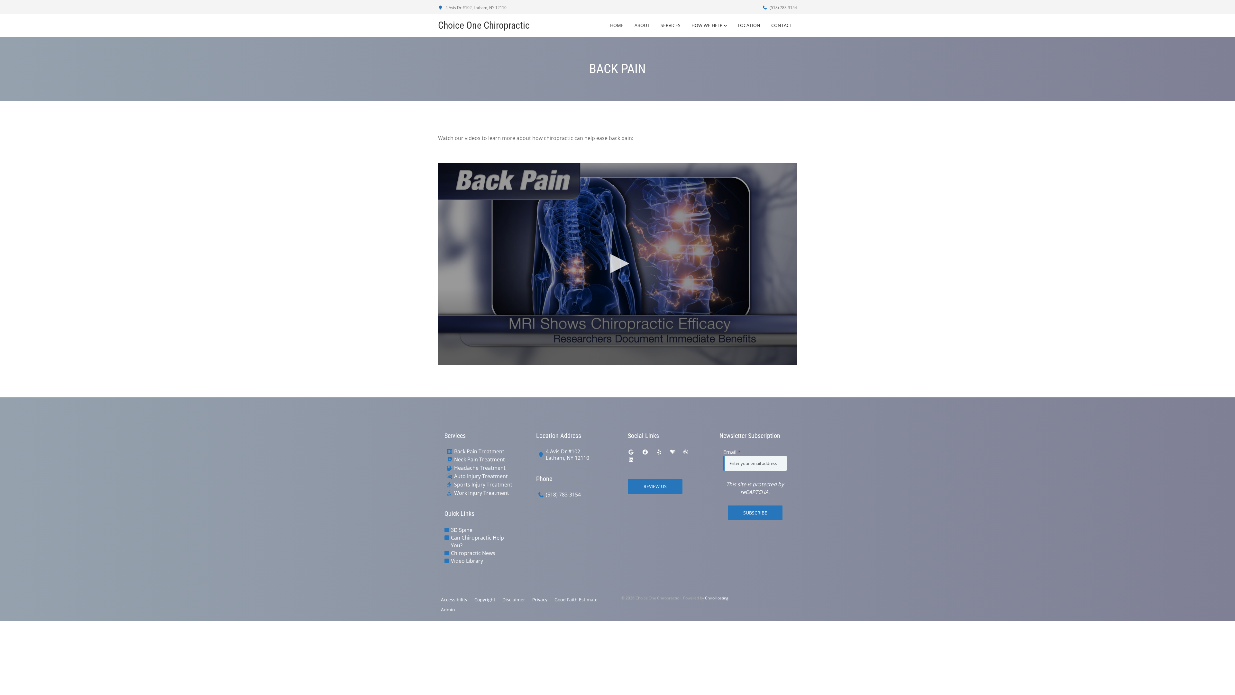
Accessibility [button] (454, 600)
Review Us (655, 486)
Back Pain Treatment (479, 451)
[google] (631, 452)
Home (617, 25)
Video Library (467, 560)
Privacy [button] (539, 600)
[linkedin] (631, 460)
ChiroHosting (716, 598)
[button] (617, 263)
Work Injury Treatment (481, 493)
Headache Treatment (480, 468)
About (642, 25)
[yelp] (659, 452)
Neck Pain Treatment (479, 459)
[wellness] (685, 452)
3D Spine (461, 529)
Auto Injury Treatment (481, 476)
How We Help (706, 25)
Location (749, 25)
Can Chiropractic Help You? (477, 541)
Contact (781, 25)
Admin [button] (448, 610)
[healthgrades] (672, 452)
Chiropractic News (473, 553)
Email (732, 452)
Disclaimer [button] (513, 600)
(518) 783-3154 (783, 7)
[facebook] (645, 452)
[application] (617, 264)
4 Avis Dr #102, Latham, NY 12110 (475, 7)
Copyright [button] (484, 600)
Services (671, 25)
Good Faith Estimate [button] (576, 600)
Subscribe (755, 513)
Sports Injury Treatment (483, 484)
